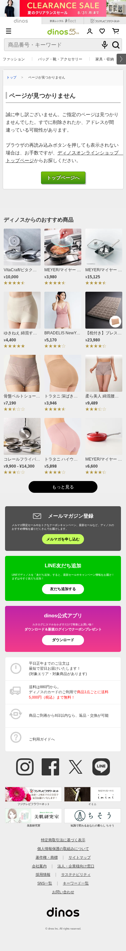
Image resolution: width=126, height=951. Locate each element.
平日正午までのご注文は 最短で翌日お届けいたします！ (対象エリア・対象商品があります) (58, 668)
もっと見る (63, 486)
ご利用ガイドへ (42, 739)
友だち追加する (63, 589)
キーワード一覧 (76, 883)
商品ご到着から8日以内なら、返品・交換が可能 (69, 715)
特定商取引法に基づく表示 (63, 840)
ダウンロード (63, 640)
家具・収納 (104, 59)
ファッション (14, 59)
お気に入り (102, 31)
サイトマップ (80, 857)
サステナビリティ (76, 874)
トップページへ (63, 177)
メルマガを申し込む (63, 539)
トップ (11, 77)
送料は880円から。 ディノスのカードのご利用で (69, 692)
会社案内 (39, 866)
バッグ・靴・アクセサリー (60, 59)
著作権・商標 (47, 857)
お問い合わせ (63, 892)
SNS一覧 (44, 883)
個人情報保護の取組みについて (63, 849)
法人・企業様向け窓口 (75, 866)
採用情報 (43, 874)
